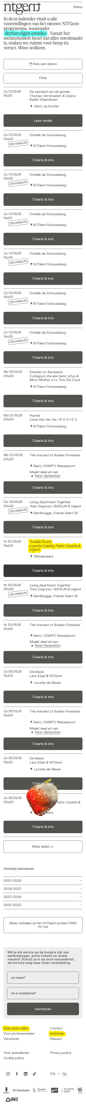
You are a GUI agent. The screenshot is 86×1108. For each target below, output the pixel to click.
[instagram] (8, 1074)
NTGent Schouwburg (49, 146)
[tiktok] (34, 1074)
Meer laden (41, 846)
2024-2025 (12, 889)
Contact (56, 1028)
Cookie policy (14, 1058)
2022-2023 (12, 905)
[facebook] (17, 1074)
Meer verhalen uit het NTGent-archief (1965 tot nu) (43, 925)
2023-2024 (12, 897)
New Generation (47, 476)
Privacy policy (60, 1053)
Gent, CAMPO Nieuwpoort (54, 466)
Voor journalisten (16, 1053)
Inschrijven (43, 1009)
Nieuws (56, 1039)
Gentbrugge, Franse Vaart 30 (55, 513)
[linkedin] (25, 1074)
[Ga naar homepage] (21, 8)
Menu (77, 7)
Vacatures (11, 1039)
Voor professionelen (19, 1033)
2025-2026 (12, 881)
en (52, 1074)
